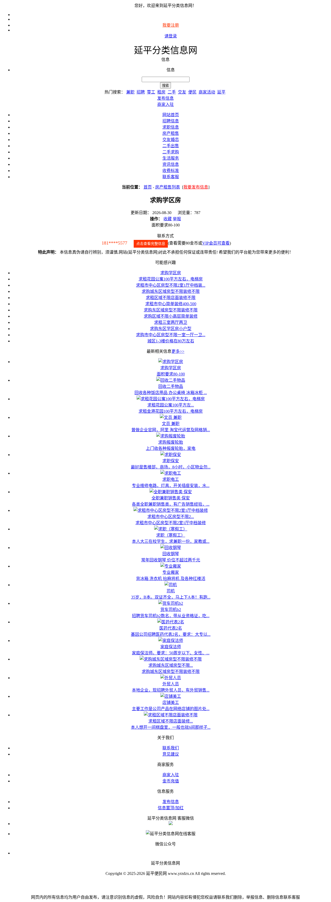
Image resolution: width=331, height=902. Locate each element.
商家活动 (207, 92)
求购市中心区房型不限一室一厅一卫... (170, 335)
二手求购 (170, 152)
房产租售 (170, 133)
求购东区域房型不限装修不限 (171, 310)
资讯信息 (170, 164)
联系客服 (170, 177)
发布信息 (170, 801)
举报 (177, 219)
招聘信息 (170, 121)
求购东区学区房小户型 (170, 328)
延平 (221, 92)
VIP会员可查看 (216, 243)
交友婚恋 (170, 139)
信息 (171, 70)
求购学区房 (170, 273)
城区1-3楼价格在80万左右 (170, 341)
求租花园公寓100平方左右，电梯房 (171, 279)
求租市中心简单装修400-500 (170, 304)
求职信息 (170, 127)
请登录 (170, 36)
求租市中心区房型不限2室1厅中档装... (170, 285)
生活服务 (170, 158)
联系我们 (170, 748)
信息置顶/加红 (171, 808)
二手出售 (170, 146)
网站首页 (170, 115)
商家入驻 (170, 775)
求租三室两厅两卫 (170, 322)
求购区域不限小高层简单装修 (171, 316)
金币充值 (170, 781)
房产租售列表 (167, 187)
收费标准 (170, 170)
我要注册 (170, 25)
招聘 (141, 92)
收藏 (167, 219)
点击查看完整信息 (150, 244)
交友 (182, 92)
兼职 (130, 92)
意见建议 (170, 754)
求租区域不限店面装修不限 (170, 297)
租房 (161, 92)
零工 (151, 92)
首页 (148, 187)
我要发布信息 (195, 187)
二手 (172, 92)
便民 (192, 92)
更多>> (177, 351)
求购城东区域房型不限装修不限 (171, 291)
